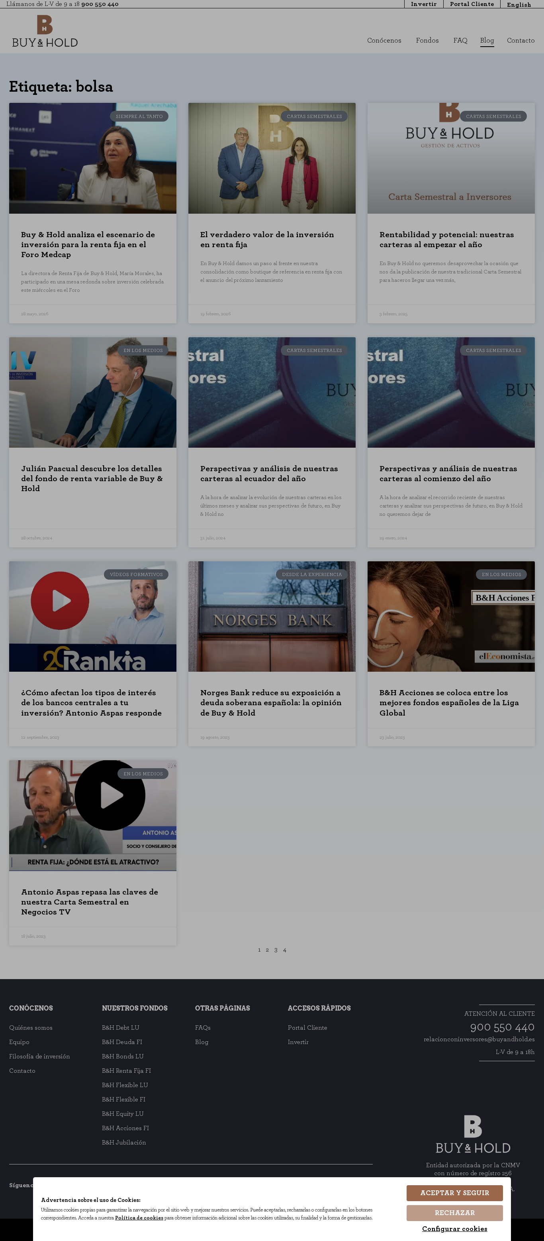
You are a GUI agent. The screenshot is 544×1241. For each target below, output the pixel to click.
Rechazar (455, 1213)
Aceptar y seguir (454, 1193)
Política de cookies (139, 1218)
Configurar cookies (454, 1229)
